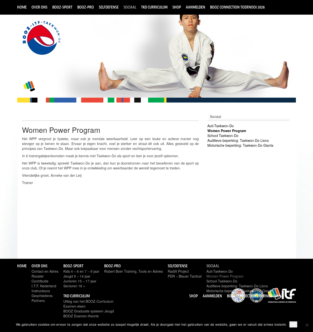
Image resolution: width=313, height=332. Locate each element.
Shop (176, 7)
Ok (293, 324)
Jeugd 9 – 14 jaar (76, 276)
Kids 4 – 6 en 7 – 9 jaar (81, 271)
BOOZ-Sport (62, 7)
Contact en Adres (45, 271)
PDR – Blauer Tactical (184, 276)
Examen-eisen (74, 306)
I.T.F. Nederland (44, 285)
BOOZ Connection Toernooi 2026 (237, 7)
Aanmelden (195, 7)
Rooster (38, 276)
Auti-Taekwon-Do (220, 125)
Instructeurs (41, 290)
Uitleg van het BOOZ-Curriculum (88, 301)
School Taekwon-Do (222, 135)
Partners (38, 300)
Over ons (39, 7)
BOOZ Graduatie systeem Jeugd (88, 311)
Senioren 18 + (74, 285)
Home (22, 7)
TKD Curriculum (154, 7)
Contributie (40, 281)
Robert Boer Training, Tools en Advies (133, 271)
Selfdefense (109, 7)
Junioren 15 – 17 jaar (79, 281)
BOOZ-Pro (85, 7)
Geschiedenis (42, 295)
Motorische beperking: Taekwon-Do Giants (240, 145)
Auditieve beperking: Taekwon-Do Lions (238, 140)
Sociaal (129, 7)
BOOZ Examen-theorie (81, 315)
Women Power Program (226, 130)
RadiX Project (178, 271)
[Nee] (306, 324)
